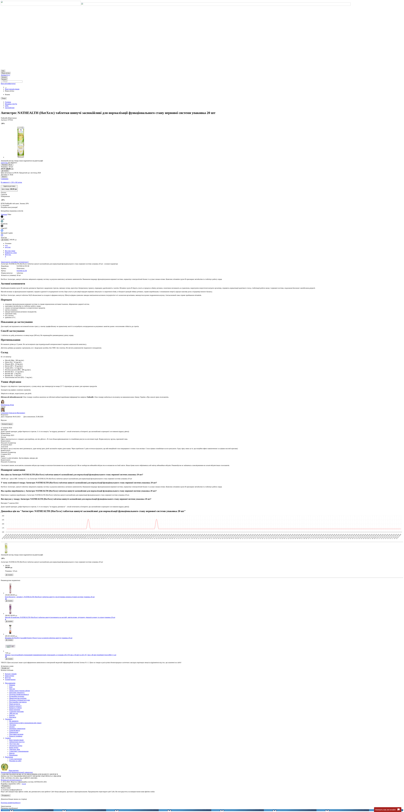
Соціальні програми (16, 711)
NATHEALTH (22, 271)
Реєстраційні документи (18, 702)
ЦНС (7, 106)
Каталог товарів (11, 674)
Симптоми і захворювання (18, 751)
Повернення (13, 732)
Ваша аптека (13, 747)
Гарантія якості (14, 730)
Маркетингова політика (17, 698)
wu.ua (24, 784)
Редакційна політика (16, 696)
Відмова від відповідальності (11, 780)
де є (6, 245)
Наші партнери (14, 709)
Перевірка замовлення (17, 728)
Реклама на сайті (15, 761)
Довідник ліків (14, 749)
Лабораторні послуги (17, 742)
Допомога (8, 719)
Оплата (12, 727)
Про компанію (10, 683)
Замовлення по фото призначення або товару (25, 723)
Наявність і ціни (11, 253)
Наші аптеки (9, 676)
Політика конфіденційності (19, 694)
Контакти (12, 717)
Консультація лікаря (12, 89)
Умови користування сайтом (19, 691)
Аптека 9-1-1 (5, 75)
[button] (9, 188)
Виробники (13, 755)
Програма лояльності (16, 692)
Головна (8, 102)
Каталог (4, 77)
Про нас (12, 689)
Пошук (4, 98)
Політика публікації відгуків (19, 700)
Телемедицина (10, 679)
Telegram (4, 214)
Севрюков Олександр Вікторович (13, 413)
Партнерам (9, 757)
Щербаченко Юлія (7, 405)
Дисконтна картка (15, 746)
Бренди (12, 753)
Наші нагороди (14, 704)
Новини (12, 685)
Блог (11, 687)
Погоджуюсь (6, 786)
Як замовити (13, 721)
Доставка (12, 725)
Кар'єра (12, 715)
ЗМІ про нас (13, 713)
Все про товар (10, 251)
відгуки (8, 247)
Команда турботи (15, 708)
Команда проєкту (15, 706)
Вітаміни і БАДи (11, 104)
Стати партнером (15, 759)
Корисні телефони (15, 736)
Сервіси (8, 738)
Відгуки (8, 255)
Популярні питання (16, 734)
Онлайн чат (5, 668)
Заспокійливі (9, 108)
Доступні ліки (14, 744)
